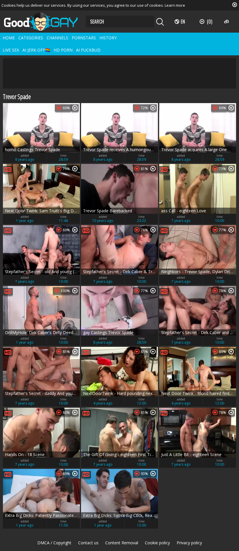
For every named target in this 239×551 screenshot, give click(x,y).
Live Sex (11, 50)
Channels (57, 37)
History (108, 37)
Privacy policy (189, 542)
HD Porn (63, 50)
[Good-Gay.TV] (44, 21)
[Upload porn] (227, 21)
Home (9, 37)
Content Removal (121, 542)
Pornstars (84, 37)
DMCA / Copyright (54, 542)
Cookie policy (157, 542)
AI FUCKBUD (88, 50)
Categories (30, 37)
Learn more (175, 5)
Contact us (88, 542)
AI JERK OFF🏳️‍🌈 (36, 50)
